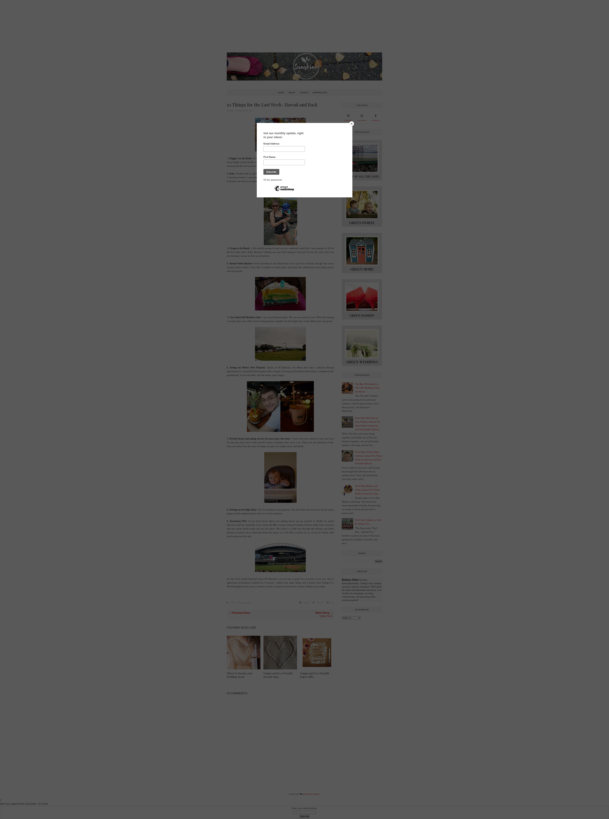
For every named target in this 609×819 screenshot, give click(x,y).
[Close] (351, 123)
